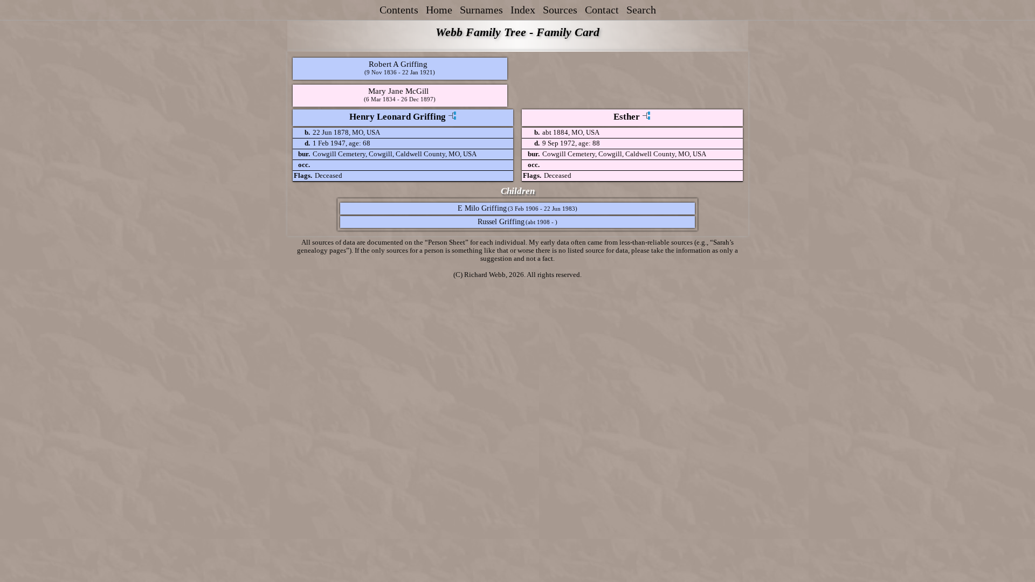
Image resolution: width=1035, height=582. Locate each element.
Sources (560, 10)
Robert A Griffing (398, 63)
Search (641, 10)
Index (522, 10)
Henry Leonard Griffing (397, 117)
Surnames (481, 10)
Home (439, 10)
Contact (602, 10)
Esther (626, 117)
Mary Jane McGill (398, 90)
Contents (399, 10)
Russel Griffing (501, 222)
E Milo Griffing (482, 208)
